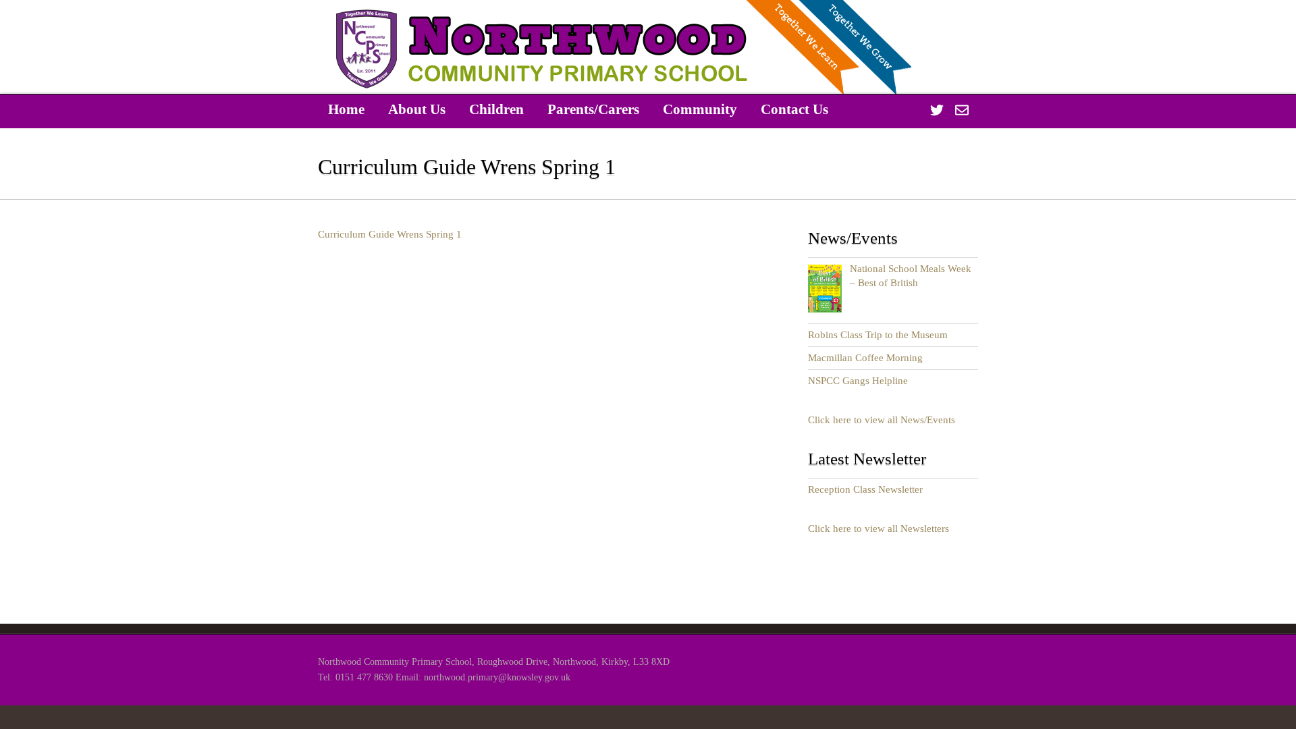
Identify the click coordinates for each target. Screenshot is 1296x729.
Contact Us (794, 109)
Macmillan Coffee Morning (865, 357)
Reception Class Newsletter (865, 489)
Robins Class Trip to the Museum (878, 334)
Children (496, 109)
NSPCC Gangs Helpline (858, 380)
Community (700, 109)
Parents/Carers (593, 109)
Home (346, 109)
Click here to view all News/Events (881, 419)
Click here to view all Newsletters (878, 528)
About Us (417, 109)
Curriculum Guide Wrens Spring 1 (390, 234)
